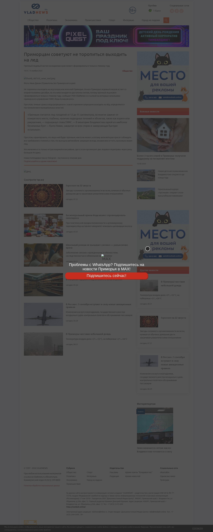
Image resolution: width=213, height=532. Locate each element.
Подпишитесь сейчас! (106, 276)
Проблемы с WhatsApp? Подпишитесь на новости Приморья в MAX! (106, 266)
